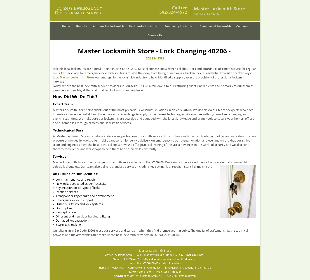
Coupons (242, 26)
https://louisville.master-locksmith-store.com (170, 259)
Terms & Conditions (140, 272)
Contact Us (155, 35)
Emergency (171, 267)
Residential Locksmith (144, 26)
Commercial (135, 267)
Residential (117, 267)
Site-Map (176, 272)
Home (66, 26)
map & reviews (195, 254)
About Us (81, 26)
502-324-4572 (173, 12)
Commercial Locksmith (215, 26)
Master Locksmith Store (77, 77)
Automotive (154, 267)
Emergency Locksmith (179, 26)
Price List (161, 272)
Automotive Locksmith (108, 26)
